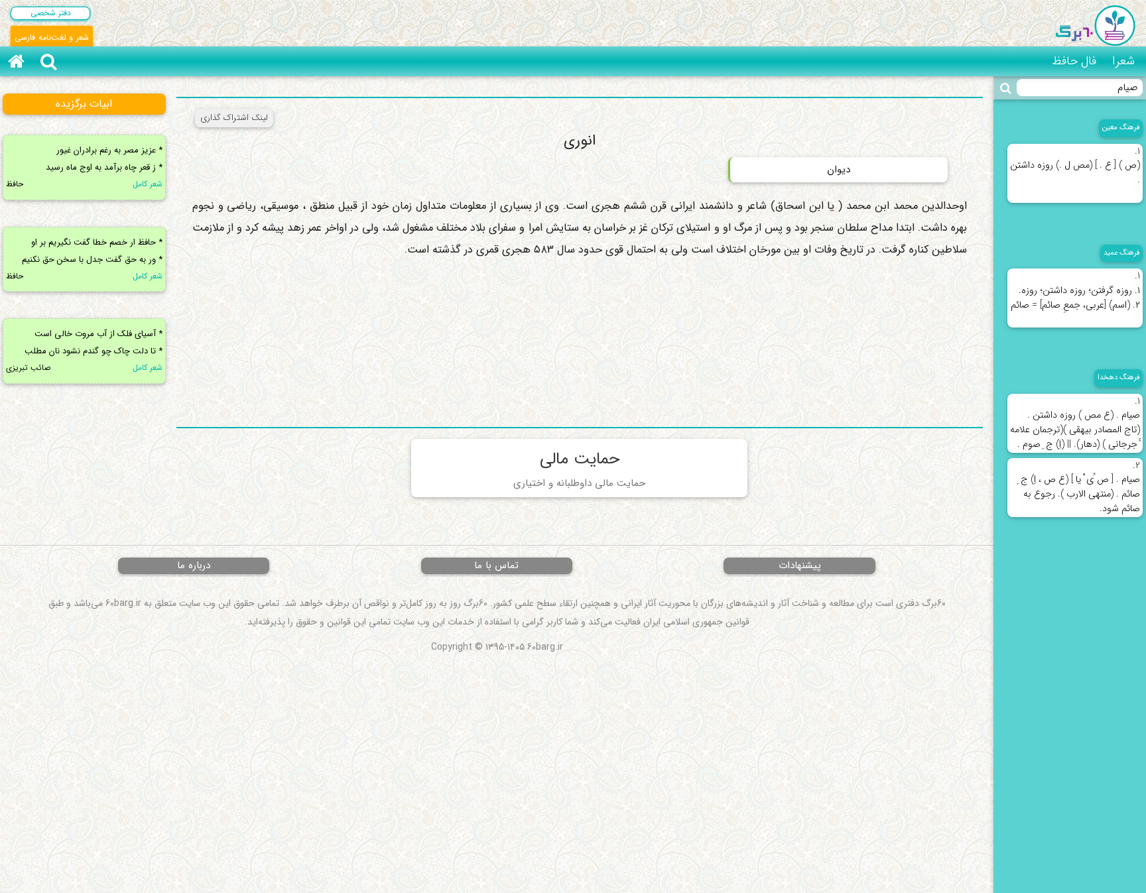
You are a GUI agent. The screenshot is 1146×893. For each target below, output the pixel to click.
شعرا (1123, 61)
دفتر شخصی (51, 13)
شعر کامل (147, 184)
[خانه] (16, 61)
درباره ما (193, 565)
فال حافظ (1074, 61)
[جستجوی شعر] (48, 61)
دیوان (838, 170)
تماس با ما (496, 565)
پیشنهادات (800, 565)
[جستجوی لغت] (1005, 88)
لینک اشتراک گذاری (234, 118)
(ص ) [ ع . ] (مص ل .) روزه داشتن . (1075, 166)
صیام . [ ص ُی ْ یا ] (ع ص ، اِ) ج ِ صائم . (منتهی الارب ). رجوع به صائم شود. (1079, 487)
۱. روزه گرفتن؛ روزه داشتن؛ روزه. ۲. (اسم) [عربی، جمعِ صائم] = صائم (1075, 290)
